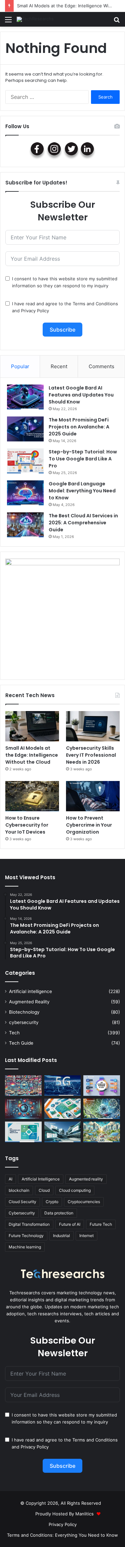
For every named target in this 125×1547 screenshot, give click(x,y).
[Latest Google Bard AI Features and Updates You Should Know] (25, 397)
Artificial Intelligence (41, 1178)
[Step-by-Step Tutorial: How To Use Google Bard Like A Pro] (25, 460)
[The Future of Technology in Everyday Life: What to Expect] (101, 1132)
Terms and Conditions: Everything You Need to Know (62, 1535)
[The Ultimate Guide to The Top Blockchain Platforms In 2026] (101, 1085)
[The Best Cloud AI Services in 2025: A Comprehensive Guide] (25, 524)
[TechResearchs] (35, 19)
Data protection (58, 1212)
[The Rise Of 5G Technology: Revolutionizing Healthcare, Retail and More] (62, 1085)
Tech (14, 1032)
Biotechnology (24, 1012)
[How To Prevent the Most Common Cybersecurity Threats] (23, 1109)
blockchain (19, 1190)
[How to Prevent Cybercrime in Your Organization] (93, 796)
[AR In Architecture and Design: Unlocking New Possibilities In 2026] (62, 1132)
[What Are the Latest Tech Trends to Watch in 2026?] (23, 1085)
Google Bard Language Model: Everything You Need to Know (82, 490)
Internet (86, 1235)
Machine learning (25, 1246)
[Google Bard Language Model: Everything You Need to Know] (25, 492)
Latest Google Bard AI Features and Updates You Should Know (81, 395)
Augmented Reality (29, 1001)
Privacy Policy (35, 310)
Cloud (44, 1190)
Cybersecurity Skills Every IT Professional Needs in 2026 (91, 755)
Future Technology (26, 1235)
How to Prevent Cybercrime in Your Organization (89, 825)
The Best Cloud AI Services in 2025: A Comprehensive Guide (83, 522)
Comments (101, 366)
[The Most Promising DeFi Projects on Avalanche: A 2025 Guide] (25, 428)
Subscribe (62, 329)
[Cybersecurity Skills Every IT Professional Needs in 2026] (93, 726)
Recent (59, 366)
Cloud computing (75, 1190)
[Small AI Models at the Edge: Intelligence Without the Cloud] (32, 726)
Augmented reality (86, 1178)
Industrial (61, 1235)
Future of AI (69, 1224)
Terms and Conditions (95, 303)
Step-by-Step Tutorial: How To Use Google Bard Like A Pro (83, 458)
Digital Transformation (29, 1224)
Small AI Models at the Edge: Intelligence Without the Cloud (31, 755)
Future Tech (101, 1224)
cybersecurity (24, 1022)
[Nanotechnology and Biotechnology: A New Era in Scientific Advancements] (101, 1109)
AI (10, 1178)
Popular (20, 366)
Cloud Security (22, 1201)
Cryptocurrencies (84, 1201)
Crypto (52, 1201)
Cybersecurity (22, 1212)
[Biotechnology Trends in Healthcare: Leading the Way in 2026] (23, 1132)
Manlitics (84, 1513)
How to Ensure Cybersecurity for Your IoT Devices (26, 825)
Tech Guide (21, 1043)
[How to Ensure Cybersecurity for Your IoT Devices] (32, 796)
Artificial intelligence (30, 991)
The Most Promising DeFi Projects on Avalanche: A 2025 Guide (79, 426)
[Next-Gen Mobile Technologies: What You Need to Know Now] (62, 1109)
